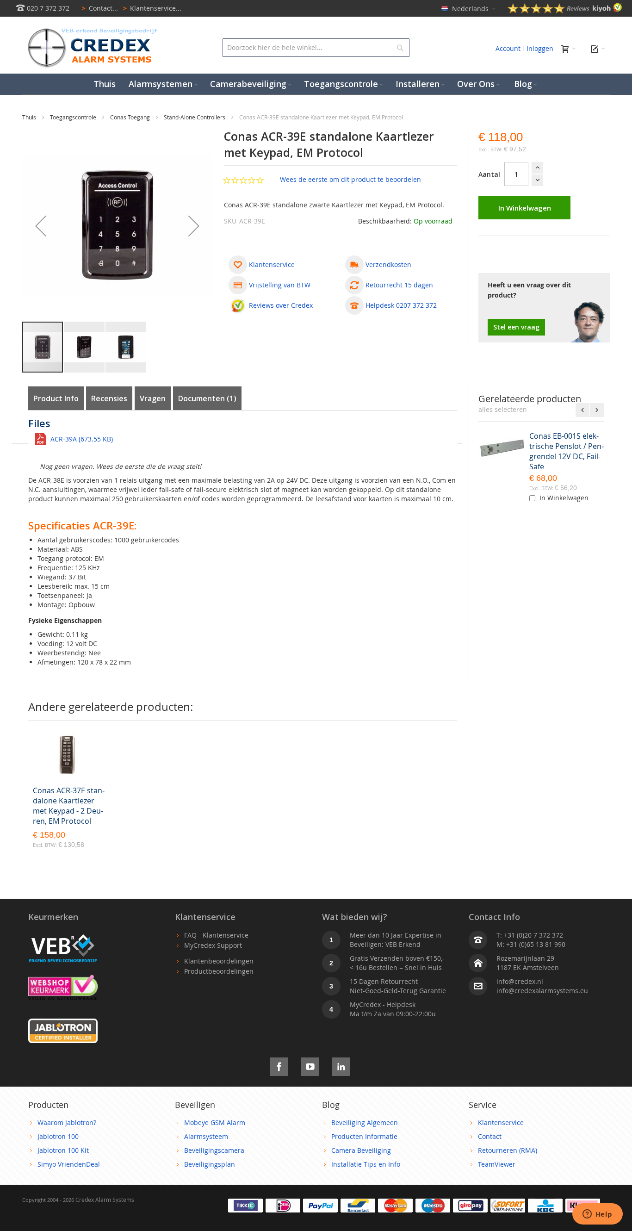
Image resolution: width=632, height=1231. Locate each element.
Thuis (29, 117)
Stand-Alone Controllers (195, 117)
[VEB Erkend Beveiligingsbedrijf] (63, 935)
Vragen (153, 398)
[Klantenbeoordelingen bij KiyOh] (565, 10)
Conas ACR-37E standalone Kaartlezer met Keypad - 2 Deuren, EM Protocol (69, 805)
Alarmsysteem (206, 1136)
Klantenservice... (152, 8)
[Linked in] (341, 1065)
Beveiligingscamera (214, 1150)
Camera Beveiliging (361, 1150)
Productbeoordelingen (219, 971)
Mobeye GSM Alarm (214, 1122)
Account (508, 48)
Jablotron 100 (58, 1136)
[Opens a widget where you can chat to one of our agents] (597, 1214)
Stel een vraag (516, 327)
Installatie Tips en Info (365, 1164)
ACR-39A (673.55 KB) (81, 439)
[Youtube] (310, 1065)
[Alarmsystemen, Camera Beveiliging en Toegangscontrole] (91, 30)
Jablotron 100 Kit (63, 1150)
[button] (40, 226)
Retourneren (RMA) (507, 1150)
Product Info (56, 398)
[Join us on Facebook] (279, 1065)
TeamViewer (496, 1164)
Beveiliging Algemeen (364, 1122)
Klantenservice (501, 1122)
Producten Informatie (364, 1136)
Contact (490, 1136)
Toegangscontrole (74, 117)
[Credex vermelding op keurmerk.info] (63, 979)
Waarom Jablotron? (66, 1122)
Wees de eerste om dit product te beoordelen (350, 179)
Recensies (109, 398)
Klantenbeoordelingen (219, 961)
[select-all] (502, 409)
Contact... (100, 8)
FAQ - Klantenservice (216, 935)
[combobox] (316, 47)
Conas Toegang (130, 117)
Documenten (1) (207, 398)
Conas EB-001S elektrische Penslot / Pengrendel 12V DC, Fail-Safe (566, 451)
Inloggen (540, 48)
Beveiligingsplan (209, 1164)
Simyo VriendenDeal (68, 1164)
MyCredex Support (213, 945)
